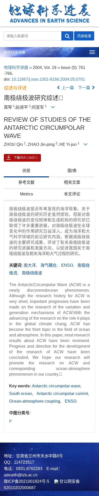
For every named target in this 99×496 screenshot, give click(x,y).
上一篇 (67, 88)
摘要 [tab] (26, 170)
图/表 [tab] (72, 170)
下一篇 (84, 88)
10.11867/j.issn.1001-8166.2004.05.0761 (48, 79)
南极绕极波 (32, 273)
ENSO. (71, 401)
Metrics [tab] (26, 194)
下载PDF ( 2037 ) (25, 158)
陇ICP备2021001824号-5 (26, 481)
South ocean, (21, 393)
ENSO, (68, 265)
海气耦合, (49, 265)
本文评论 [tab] (72, 194)
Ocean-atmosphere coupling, (35, 401)
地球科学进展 (14, 52)
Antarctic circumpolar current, (63, 393)
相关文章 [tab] (72, 182)
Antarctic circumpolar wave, (56, 386)
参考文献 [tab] (26, 182)
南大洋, (31, 265)
